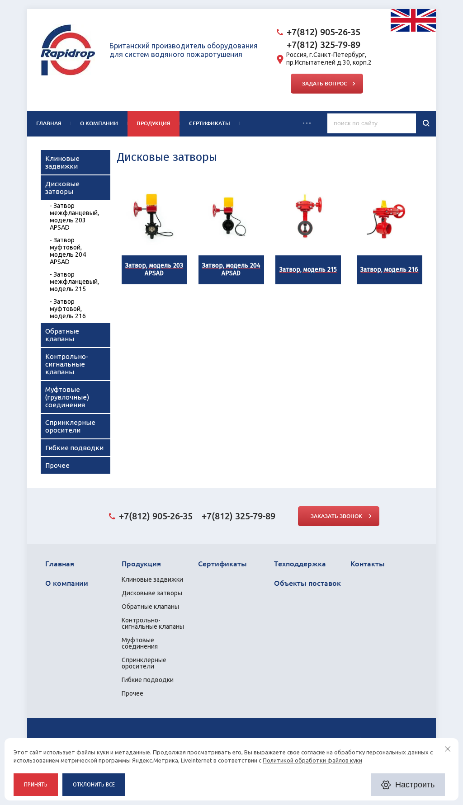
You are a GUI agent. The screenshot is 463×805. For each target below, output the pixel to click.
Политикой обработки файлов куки (312, 760)
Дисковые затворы (62, 187)
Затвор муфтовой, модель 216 (68, 309)
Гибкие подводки (74, 448)
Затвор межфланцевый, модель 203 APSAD (74, 216)
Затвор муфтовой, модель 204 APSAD (68, 250)
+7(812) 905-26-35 (323, 32)
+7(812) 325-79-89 (323, 44)
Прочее (57, 465)
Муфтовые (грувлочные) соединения (67, 397)
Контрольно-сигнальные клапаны (67, 364)
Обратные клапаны (62, 335)
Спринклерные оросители (70, 426)
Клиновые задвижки (62, 162)
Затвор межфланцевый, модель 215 (74, 281)
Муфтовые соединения (140, 643)
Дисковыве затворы (152, 593)
